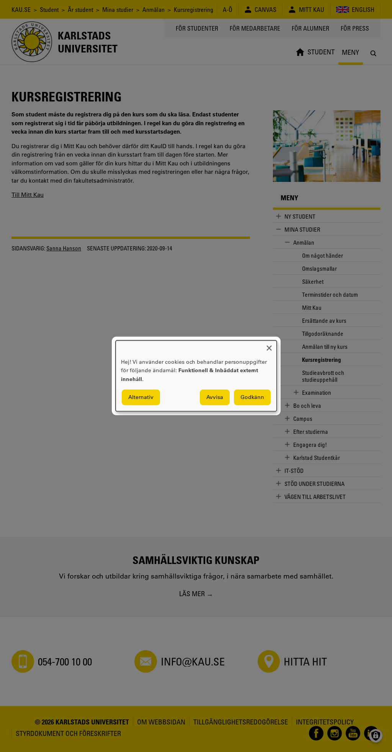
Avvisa (214, 397)
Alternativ (141, 397)
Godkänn (252, 397)
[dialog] (196, 375)
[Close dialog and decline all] (269, 345)
